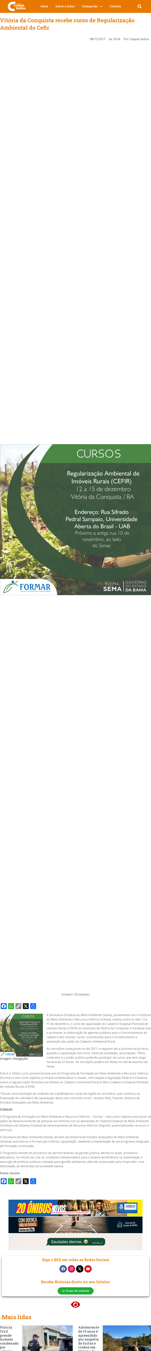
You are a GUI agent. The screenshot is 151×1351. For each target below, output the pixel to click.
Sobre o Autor (65, 6)
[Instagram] (71, 1269)
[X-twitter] (79, 1269)
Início (44, 6)
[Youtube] (88, 1269)
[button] (139, 6)
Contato (115, 6)
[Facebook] (63, 1269)
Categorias (90, 6)
